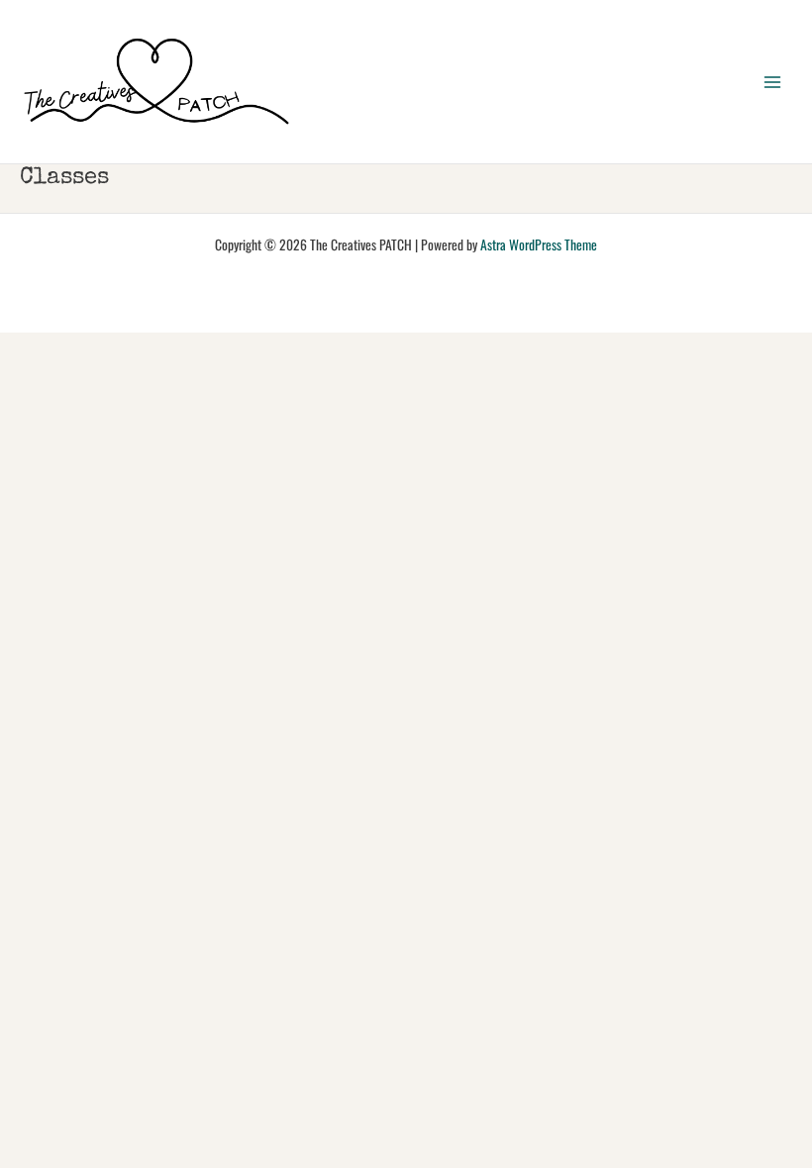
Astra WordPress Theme (538, 244)
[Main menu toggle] (773, 81)
